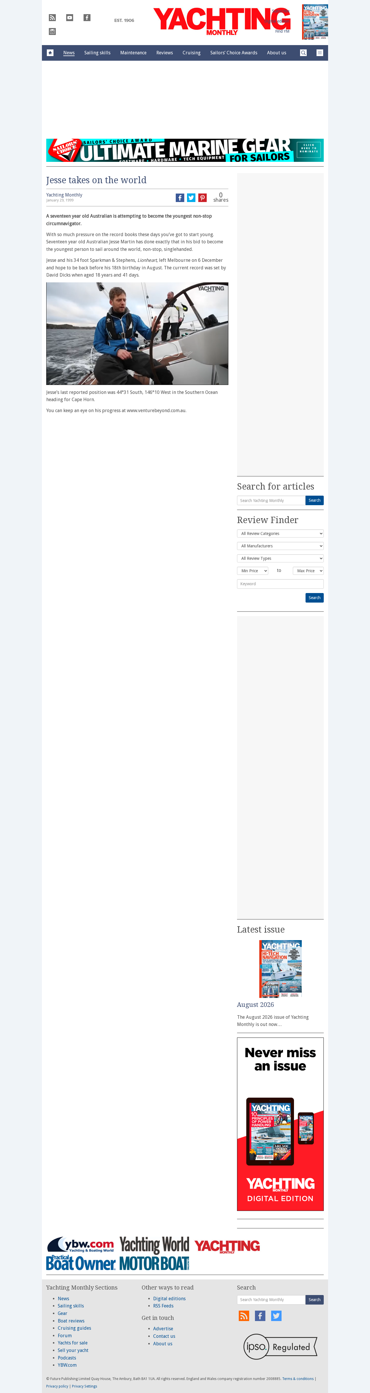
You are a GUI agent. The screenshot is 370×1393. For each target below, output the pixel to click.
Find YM (282, 31)
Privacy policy (57, 1386)
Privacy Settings (84, 1386)
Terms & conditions (298, 1379)
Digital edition (276, 21)
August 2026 (255, 1004)
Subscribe (280, 11)
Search (315, 500)
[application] (137, 333)
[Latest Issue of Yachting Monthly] (315, 22)
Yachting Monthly (64, 195)
